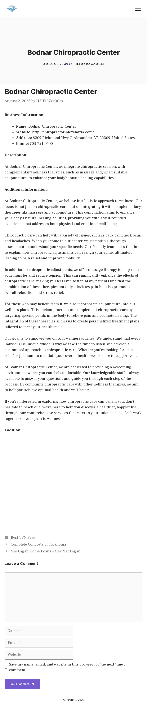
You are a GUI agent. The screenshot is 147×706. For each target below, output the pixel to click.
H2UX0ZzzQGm (90, 64)
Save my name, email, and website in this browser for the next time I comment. (67, 667)
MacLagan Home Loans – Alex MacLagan (45, 551)
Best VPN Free (23, 537)
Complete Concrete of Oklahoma (38, 544)
